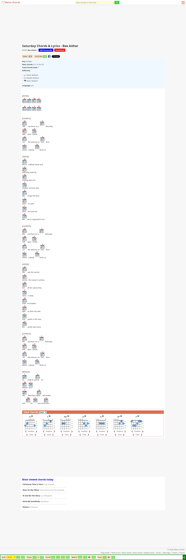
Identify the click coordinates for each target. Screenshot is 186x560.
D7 (118, 416)
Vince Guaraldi (48, 484)
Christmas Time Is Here (33, 484)
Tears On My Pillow (31, 490)
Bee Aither (32, 50)
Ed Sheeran (33, 507)
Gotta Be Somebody (31, 501)
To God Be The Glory (31, 495)
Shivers (26, 507)
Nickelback (44, 501)
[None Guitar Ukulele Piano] (11, 557)
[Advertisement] (93, 24)
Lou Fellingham (46, 496)
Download (60, 50)
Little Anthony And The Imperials (51, 490)
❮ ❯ (30, 56)
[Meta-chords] (3, 2)
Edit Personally (46, 50)
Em (65, 416)
